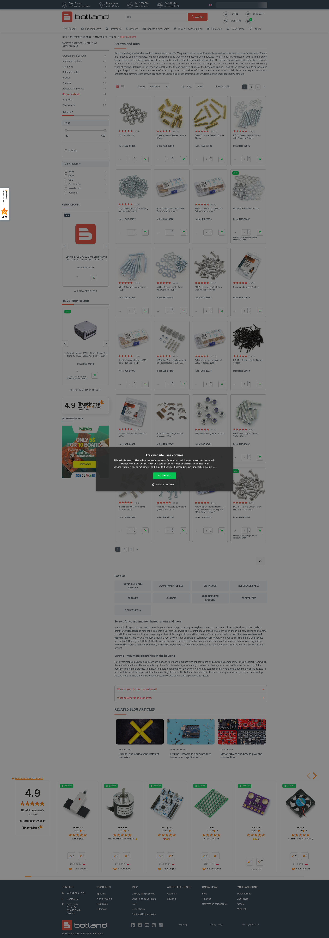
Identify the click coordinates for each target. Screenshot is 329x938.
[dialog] (164, 469)
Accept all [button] (164, 476)
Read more (210, 467)
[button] (164, 484)
